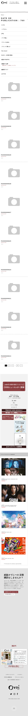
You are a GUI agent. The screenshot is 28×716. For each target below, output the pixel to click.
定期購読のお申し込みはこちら (11, 592)
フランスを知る (5, 42)
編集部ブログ (4, 69)
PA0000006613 (6, 356)
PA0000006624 (6, 269)
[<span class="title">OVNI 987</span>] (14, 649)
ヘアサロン (4, 29)
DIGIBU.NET (13, 454)
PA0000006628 (6, 183)
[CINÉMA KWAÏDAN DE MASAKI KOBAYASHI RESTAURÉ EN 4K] (9, 482)
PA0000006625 (6, 241)
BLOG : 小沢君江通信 (6, 55)
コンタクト (20, 674)
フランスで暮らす (5, 46)
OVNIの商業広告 (8, 677)
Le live (3, 25)
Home (2, 14)
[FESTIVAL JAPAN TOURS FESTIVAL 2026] (7, 561)
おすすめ (3, 73)
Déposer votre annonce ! (14, 410)
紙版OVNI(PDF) (5, 59)
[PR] (2, 33)
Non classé (4, 51)
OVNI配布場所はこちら (9, 594)
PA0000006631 (6, 97)
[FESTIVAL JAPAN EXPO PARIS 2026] (6, 534)
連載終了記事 (4, 63)
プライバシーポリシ (19, 677)
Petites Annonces (14, 396)
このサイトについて (10, 674)
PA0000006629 (6, 155)
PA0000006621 (6, 298)
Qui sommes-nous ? (14, 679)
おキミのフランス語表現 (14, 447)
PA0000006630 (6, 126)
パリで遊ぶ (4, 38)
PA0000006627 (6, 212)
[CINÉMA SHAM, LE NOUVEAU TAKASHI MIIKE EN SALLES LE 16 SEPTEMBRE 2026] (9, 508)
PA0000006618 (6, 327)
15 (17, 365)
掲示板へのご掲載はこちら (14, 413)
